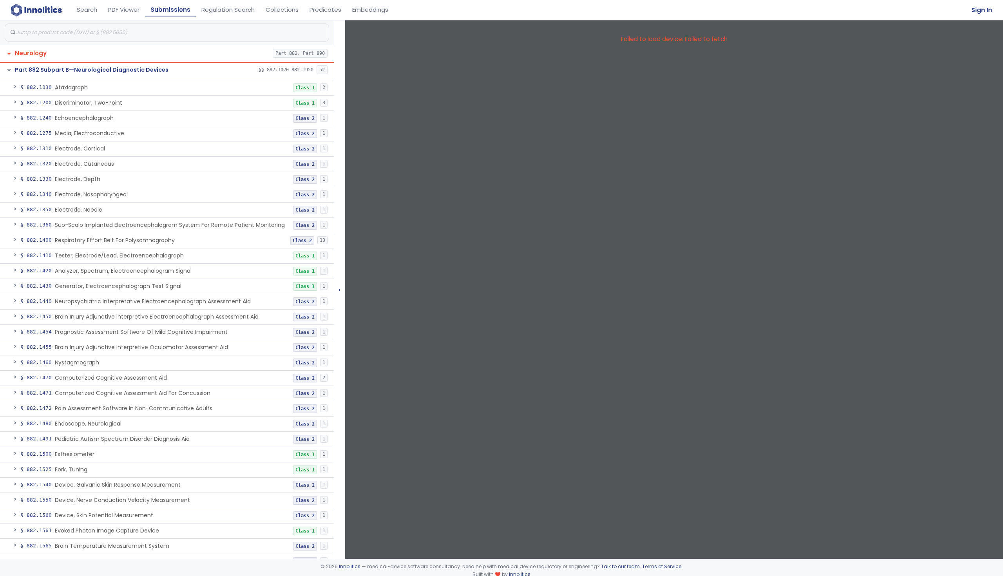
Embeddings (370, 9)
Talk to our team (620, 566)
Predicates (325, 9)
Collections (282, 9)
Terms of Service (661, 566)
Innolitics (349, 566)
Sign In (981, 9)
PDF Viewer (123, 9)
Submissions (170, 9)
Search (87, 9)
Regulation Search (228, 9)
